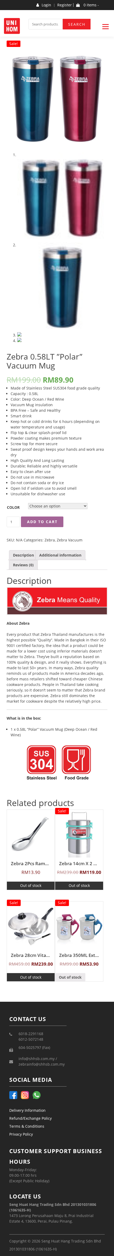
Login (46, 5)
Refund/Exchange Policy (30, 1118)
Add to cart (42, 521)
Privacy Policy (21, 1134)
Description (23, 555)
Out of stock (30, 885)
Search (76, 24)
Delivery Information (27, 1110)
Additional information (60, 555)
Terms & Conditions (26, 1126)
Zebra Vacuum (69, 539)
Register (64, 5)
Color (13, 507)
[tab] (23, 555)
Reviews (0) (23, 564)
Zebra (50, 539)
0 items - (90, 5)
